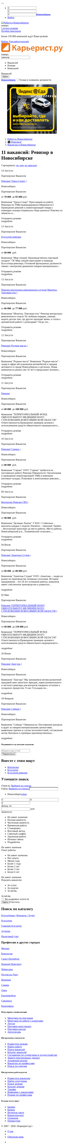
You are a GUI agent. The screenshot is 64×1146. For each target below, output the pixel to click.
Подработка (13, 842)
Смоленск (6, 1000)
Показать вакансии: (11, 880)
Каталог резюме (15, 1086)
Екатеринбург (8, 995)
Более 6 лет (13, 872)
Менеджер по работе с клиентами (25, 1021)
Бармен (11, 1107)
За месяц (12, 890)
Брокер (11, 1109)
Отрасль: (6, 785)
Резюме (11, 65)
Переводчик (13, 1120)
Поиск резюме (15, 1084)
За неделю (12, 888)
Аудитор (5, 931)
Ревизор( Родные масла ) (14, 345)
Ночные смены (15, 839)
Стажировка (14, 828)
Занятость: (6, 812)
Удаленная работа (16, 836)
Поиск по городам (17, 1066)
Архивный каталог (17, 1060)
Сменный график (16, 833)
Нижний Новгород (11, 964)
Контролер (13, 767)
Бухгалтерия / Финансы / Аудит (18, 915)
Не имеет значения (17, 817)
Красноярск (7, 1006)
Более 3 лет (13, 869)
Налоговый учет (10, 936)
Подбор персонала (11, 31)
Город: (5, 788)
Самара (5, 985)
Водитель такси (15, 1112)
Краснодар (7, 953)
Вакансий (12, 62)
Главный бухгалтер (11, 926)
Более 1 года (14, 863)
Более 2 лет (13, 866)
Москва (5, 948)
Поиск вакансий (16, 1049)
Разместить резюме (17, 1044)
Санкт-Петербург (10, 959)
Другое (11, 1023)
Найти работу (14, 1046)
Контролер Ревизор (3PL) (14, 502)
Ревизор (5, 393)
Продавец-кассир (16, 1029)
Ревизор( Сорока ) (10, 449)
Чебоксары (7, 969)
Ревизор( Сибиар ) (11, 709)
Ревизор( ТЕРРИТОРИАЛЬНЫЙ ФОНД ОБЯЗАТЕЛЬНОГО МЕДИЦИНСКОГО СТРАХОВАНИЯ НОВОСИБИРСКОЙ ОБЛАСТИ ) (29, 608)
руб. (33, 809)
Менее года (13, 861)
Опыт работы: (8, 850)
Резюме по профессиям (19, 1095)
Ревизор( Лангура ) (11, 664)
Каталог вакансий (17, 1052)
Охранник (12, 1118)
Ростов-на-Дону (9, 974)
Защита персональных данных (23, 1057)
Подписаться (8, 754)
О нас (10, 1131)
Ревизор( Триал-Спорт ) (13, 181)
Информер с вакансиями (20, 1092)
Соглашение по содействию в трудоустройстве (32, 1055)
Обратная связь (15, 1137)
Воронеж (6, 980)
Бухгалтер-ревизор (11, 237)
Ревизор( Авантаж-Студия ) (15, 555)
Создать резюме (9, 28)
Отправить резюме (11, 218)
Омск (4, 990)
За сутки (11, 885)
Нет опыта (13, 858)
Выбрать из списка (21, 785)
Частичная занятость (18, 822)
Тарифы (11, 1089)
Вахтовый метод (16, 831)
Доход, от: (6, 806)
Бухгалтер (12, 770)
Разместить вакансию (18, 1078)
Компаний (12, 68)
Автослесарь (14, 1032)
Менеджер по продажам (20, 1018)
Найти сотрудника (17, 1081)
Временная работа (17, 825)
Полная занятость (16, 820)
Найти (5, 902)
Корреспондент (15, 1115)
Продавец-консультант (19, 1026)
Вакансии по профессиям (20, 1063)
